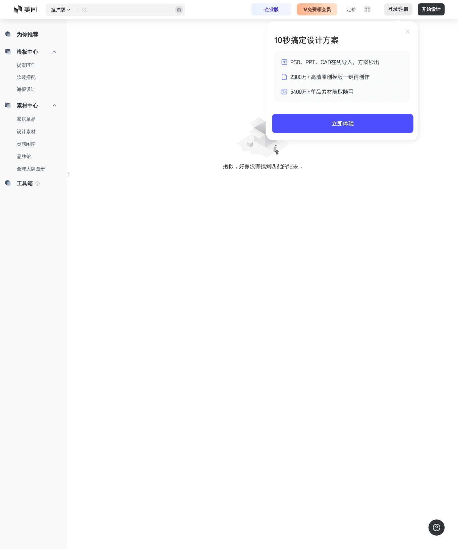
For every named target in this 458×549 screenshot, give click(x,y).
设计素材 (26, 131)
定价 (351, 9)
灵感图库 (26, 144)
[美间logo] (27, 9)
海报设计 (26, 89)
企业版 (272, 9)
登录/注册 (398, 9)
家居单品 (26, 119)
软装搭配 (26, 77)
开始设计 (431, 9)
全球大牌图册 (31, 168)
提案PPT (26, 65)
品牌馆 (24, 156)
